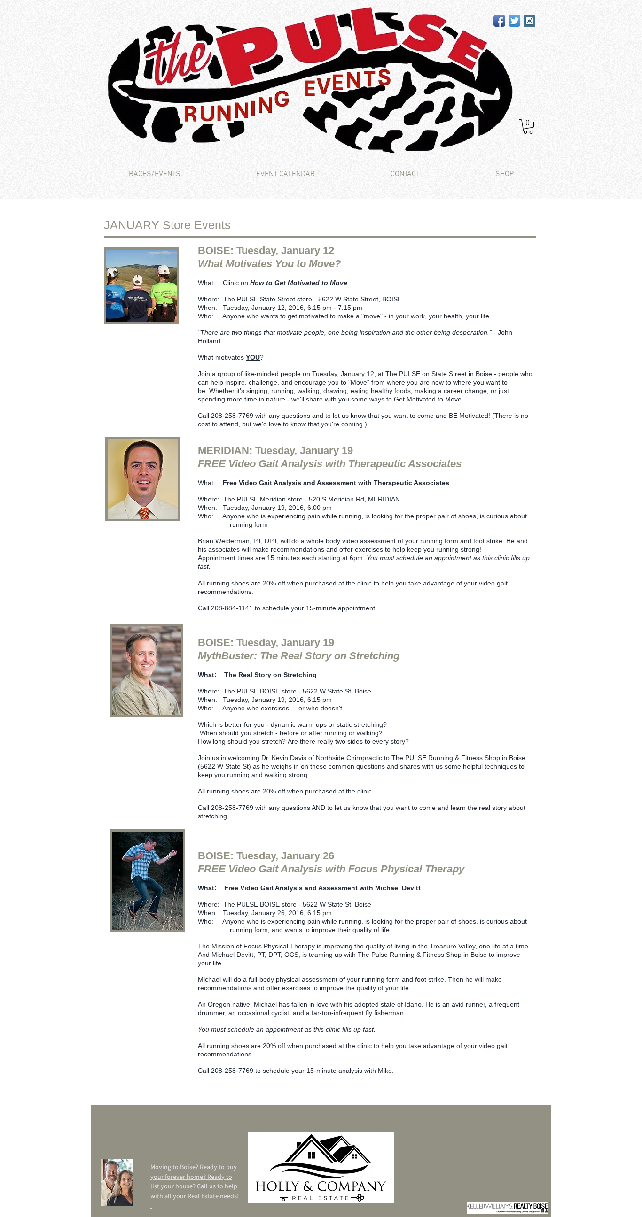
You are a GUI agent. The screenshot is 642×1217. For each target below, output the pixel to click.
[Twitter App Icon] (514, 21)
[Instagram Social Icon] (529, 21)
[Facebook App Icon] (499, 21)
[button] (528, 126)
